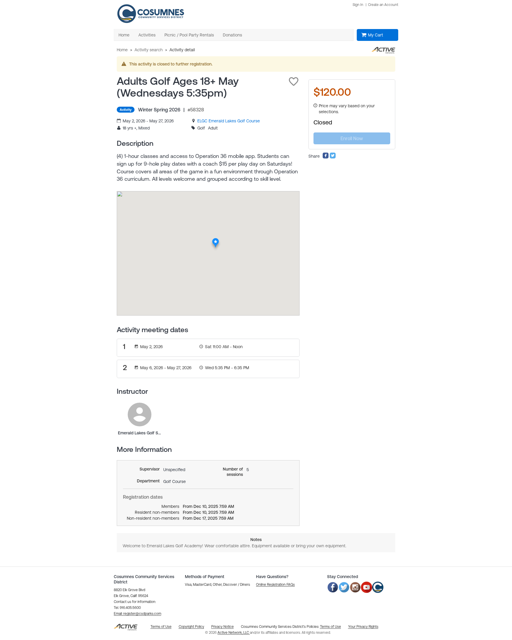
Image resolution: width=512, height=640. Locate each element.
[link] (228, 121)
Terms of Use (330, 627)
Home (122, 49)
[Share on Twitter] (332, 157)
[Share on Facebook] (325, 157)
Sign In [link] (358, 5)
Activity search (149, 49)
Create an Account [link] (383, 5)
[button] (293, 81)
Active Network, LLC (233, 633)
